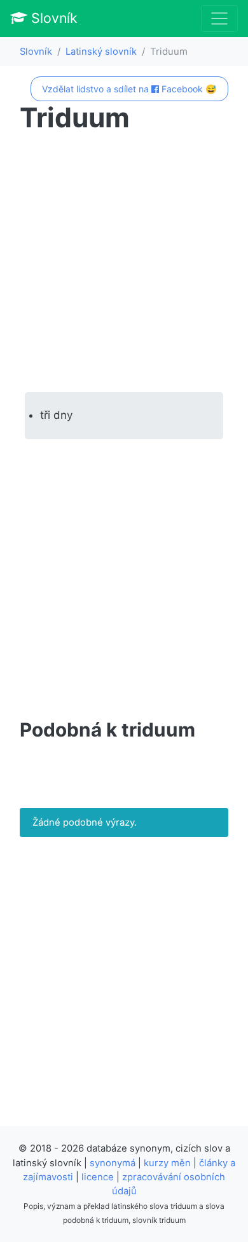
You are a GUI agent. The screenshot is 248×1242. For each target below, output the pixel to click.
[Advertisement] (124, 263)
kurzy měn (167, 1163)
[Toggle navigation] (219, 18)
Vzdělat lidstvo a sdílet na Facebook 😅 (129, 88)
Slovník (52, 18)
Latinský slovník (101, 51)
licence (97, 1177)
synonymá (112, 1163)
